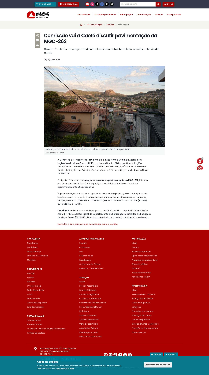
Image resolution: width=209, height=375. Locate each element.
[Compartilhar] (37, 35)
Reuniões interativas (141, 251)
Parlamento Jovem (141, 276)
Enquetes (136, 268)
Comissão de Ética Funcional (92, 302)
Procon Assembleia (88, 286)
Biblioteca (84, 311)
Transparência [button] (174, 14)
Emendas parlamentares (91, 268)
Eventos (135, 247)
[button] (202, 158)
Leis (81, 251)
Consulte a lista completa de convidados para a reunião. (88, 224)
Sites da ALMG (45, 4)
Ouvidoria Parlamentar (90, 298)
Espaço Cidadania (87, 290)
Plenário (83, 243)
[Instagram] (92, 4)
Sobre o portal (34, 320)
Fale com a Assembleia (90, 336)
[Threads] (112, 4)
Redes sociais (33, 298)
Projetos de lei (86, 255)
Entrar (169, 4)
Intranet (172, 354)
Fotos (29, 294)
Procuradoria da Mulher (90, 307)
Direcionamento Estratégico (145, 323)
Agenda (30, 273)
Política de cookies (36, 333)
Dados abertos (139, 332)
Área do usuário (34, 324)
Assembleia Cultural (88, 328)
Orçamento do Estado (89, 264)
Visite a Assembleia (88, 323)
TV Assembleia (34, 286)
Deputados (32, 243)
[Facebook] (102, 4)
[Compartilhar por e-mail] (37, 40)
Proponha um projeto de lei (144, 260)
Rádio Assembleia (35, 290)
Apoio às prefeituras (89, 319)
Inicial (134, 243)
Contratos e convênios (142, 311)
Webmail (157, 354)
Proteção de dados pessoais (145, 328)
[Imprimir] (37, 45)
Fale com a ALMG (70, 4)
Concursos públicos (141, 319)
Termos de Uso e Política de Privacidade (46, 328)
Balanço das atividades (142, 298)
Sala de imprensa (35, 307)
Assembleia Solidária (141, 272)
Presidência (32, 247)
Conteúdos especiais (37, 302)
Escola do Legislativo (89, 294)
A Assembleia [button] (83, 14)
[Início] (81, 24)
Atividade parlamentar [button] (105, 14)
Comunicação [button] (144, 14)
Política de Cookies (65, 368)
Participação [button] (126, 14)
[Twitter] (107, 4)
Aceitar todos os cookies (158, 364)
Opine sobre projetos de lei (144, 255)
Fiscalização (85, 260)
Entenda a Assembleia (37, 255)
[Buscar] (158, 4)
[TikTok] (97, 4)
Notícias (110, 24)
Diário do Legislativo (141, 302)
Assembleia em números (143, 294)
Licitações (136, 307)
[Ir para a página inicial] (36, 14)
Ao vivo (30, 277)
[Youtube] (87, 4)
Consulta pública (140, 264)
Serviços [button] (159, 14)
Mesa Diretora (34, 251)
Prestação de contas (141, 315)
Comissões (84, 247)
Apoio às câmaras (88, 315)
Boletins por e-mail (88, 332)
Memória (31, 260)
